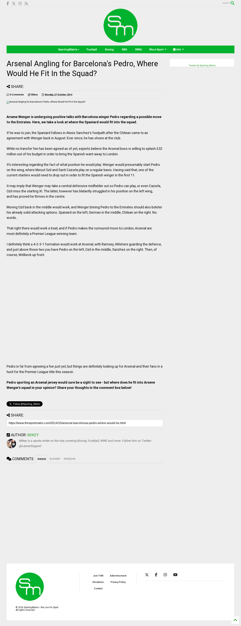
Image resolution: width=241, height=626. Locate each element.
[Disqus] (85, 510)
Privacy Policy (118, 582)
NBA (124, 49)
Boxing (109, 49)
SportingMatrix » (68, 49)
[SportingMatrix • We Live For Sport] (120, 41)
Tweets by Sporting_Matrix (202, 65)
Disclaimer (98, 582)
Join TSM (98, 575)
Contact (98, 588)
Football (92, 49)
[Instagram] (20, 3)
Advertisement (118, 575)
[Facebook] (8, 3)
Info (178, 49)
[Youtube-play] (175, 575)
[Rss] (26, 3)
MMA (138, 49)
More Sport (156, 49)
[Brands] (14, 3)
